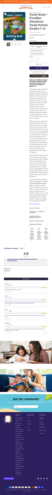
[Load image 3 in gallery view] (16, 44)
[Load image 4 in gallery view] (21, 44)
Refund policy (22, 489)
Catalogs (41, 433)
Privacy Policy (42, 427)
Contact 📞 (29, 430)
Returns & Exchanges (41, 423)
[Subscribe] (36, 406)
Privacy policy (29, 489)
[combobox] (5, 274)
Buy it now (39, 68)
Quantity (31, 56)
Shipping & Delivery (41, 418)
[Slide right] (24, 44)
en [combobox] (22, 248)
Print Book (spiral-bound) (37, 53)
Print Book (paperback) (36, 50)
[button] (2, 7)
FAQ (28, 418)
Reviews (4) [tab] (7, 268)
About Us (29, 421)
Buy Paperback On (37, 75)
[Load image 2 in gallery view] (12, 44)
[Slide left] (4, 44)
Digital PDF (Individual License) (38, 43)
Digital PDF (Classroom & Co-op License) (39, 47)
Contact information (26, 491)
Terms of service (36, 489)
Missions (29, 424)
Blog (28, 427)
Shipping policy (44, 489)
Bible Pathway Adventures (14, 489)
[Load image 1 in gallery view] (8, 44)
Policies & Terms (43, 430)
